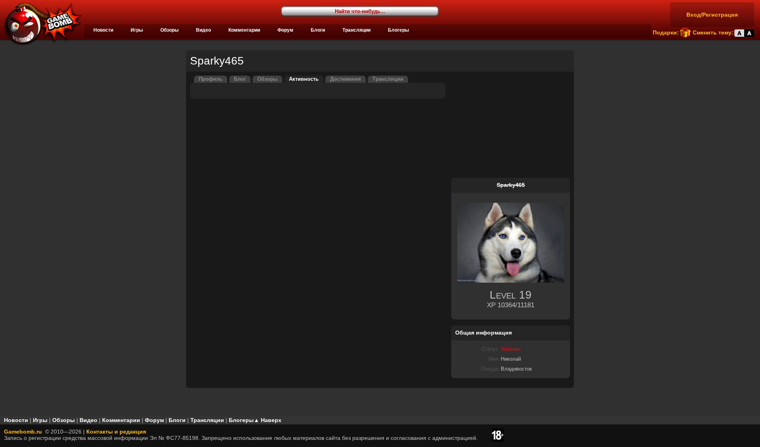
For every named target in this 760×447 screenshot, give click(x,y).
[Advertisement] (510, 125)
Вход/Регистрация (712, 14)
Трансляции (356, 30)
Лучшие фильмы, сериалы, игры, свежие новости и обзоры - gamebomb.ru (41, 24)
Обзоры (169, 30)
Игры (137, 30)
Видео (203, 30)
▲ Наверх (267, 420)
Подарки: (666, 32)
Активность (304, 79)
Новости (103, 30)
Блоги (318, 30)
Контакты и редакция (116, 431)
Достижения (345, 79)
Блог (240, 79)
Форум (285, 30)
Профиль (210, 79)
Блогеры (398, 30)
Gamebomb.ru (23, 431)
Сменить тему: (713, 32)
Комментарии (244, 30)
